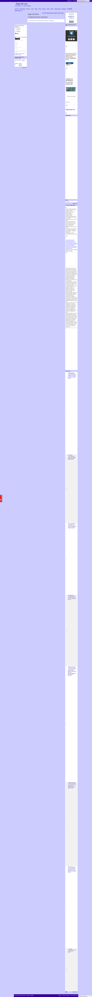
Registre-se (70, 0)
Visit (68, 102)
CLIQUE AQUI (69, 84)
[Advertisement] (70, 137)
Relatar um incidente (66, 995)
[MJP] (20, 61)
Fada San (24, 995)
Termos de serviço (74, 995)
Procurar (90, 0)
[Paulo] (16, 64)
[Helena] (24, 61)
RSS (66, 992)
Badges (59, 995)
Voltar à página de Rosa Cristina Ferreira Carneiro (53, 13)
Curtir (18, 33)
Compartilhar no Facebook (21, 37)
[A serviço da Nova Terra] (71, 72)
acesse (72, 18)
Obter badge (75, 203)
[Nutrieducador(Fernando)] (20, 64)
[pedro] (16, 61)
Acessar (74, 0)
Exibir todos (24, 67)
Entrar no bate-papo (83, 996)
